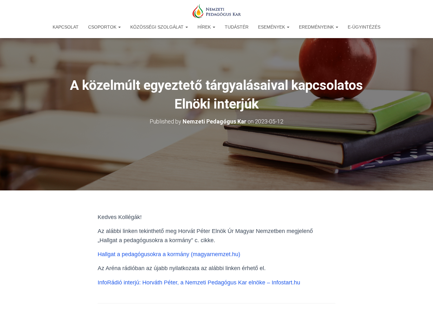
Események (272, 27)
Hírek (204, 27)
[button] (119, 27)
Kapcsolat (66, 27)
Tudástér (237, 27)
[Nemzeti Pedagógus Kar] (216, 11)
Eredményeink (317, 27)
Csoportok (103, 27)
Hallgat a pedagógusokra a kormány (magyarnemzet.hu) (169, 254)
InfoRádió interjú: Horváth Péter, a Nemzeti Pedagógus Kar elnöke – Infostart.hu (199, 282)
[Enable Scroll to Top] (420, 319)
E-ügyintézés (364, 27)
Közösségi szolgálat (157, 27)
